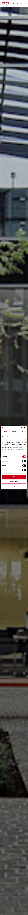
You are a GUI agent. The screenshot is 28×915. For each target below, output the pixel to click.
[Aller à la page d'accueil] (5, 4)
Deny (14, 486)
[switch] (24, 461)
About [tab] (23, 431)
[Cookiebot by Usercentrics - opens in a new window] (20, 428)
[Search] (17, 3)
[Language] (13, 3)
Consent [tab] (5, 431)
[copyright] (26, 9)
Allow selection (14, 481)
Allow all (14, 476)
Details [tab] (14, 431)
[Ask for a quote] (21, 3)
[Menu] (25, 3)
